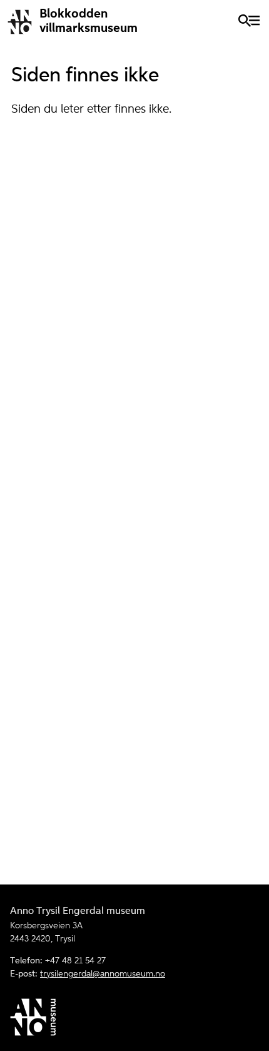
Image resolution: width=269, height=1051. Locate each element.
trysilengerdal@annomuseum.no (102, 974)
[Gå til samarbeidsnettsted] (134, 1019)
